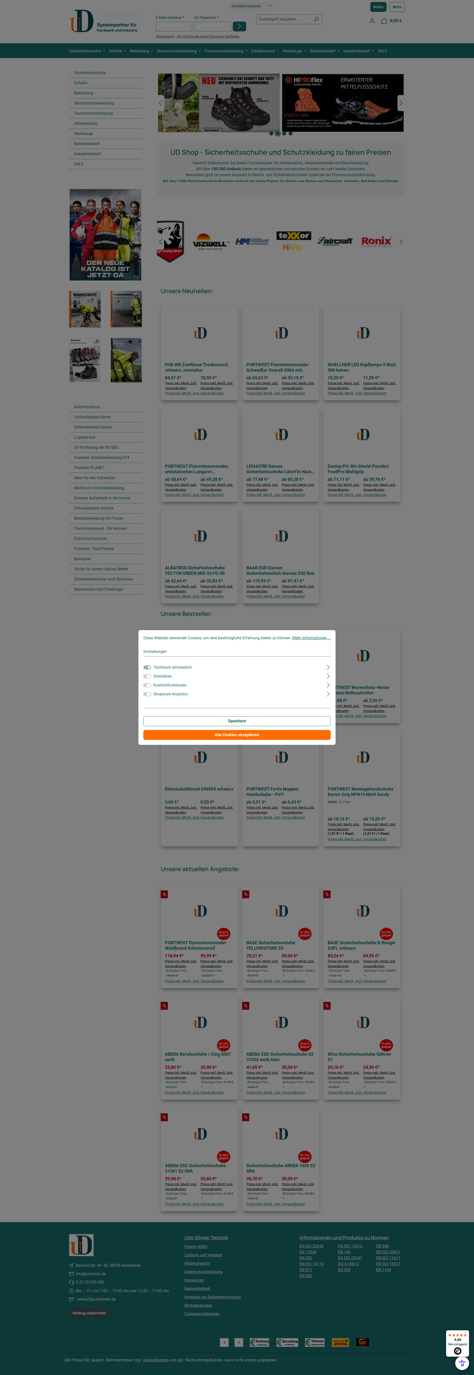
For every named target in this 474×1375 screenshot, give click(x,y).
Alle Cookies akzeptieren (237, 734)
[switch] (147, 676)
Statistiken (162, 676)
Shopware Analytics (170, 694)
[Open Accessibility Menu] (462, 1363)
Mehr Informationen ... (311, 638)
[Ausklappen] (328, 667)
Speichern (237, 721)
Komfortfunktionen (169, 685)
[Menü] (466, 1333)
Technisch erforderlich (172, 667)
